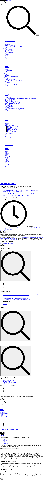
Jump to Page (2, 0)
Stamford (6, 165)
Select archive (3, 345)
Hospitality (7, 51)
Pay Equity (7, 107)
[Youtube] (3, 173)
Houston (6, 155)
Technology (7, 54)
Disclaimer (5, 440)
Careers (6, 66)
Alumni (4, 168)
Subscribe (4, 178)
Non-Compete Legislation (9, 106)
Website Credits (5, 443)
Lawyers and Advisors (9, 142)
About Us (4, 63)
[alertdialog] (22, 465)
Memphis (6, 157)
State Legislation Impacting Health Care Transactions (14, 108)
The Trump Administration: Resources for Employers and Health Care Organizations (20, 98)
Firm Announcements (9, 68)
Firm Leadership (8, 134)
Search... (2, 250)
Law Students (7, 144)
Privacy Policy (5, 441)
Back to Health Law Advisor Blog (6, 243)
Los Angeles (7, 156)
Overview (7, 65)
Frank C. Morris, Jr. (4, 230)
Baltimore (7, 149)
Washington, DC (8, 167)
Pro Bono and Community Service (11, 137)
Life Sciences (7, 44)
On (2, 471)
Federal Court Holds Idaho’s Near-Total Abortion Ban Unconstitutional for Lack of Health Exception (21, 294)
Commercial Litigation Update (8, 380)
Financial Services (8, 49)
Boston (6, 150)
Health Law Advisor (8, 184)
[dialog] (22, 447)
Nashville (6, 158)
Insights (4, 56)
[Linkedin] (3, 172)
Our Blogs (7, 59)
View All (6, 47)
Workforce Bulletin (6, 383)
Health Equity (7, 104)
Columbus (7, 153)
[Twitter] (3, 177)
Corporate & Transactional (10, 41)
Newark (6, 160)
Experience (7, 67)
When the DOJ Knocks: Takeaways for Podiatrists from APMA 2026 (15, 298)
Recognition (9, 130)
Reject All (9, 448)
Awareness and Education (12, 128)
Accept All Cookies (15, 448)
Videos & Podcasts (8, 61)
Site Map (4, 439)
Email (1, 244)
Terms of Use (5, 442)
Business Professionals (9, 145)
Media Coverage (8, 58)
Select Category (3, 310)
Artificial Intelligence (9, 100)
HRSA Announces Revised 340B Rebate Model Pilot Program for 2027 (16, 295)
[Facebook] (3, 175)
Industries (4, 48)
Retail (6, 53)
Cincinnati (7, 152)
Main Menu (8, 0)
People (4, 36)
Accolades (7, 123)
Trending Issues (5, 96)
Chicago (6, 151)
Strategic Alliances (8, 70)
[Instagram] (3, 176)
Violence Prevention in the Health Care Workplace (14, 109)
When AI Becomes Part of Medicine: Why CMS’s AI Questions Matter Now (16, 299)
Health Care (7, 43)
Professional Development (12, 129)
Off (5, 471)
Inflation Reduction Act (9, 105)
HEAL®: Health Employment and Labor (12, 103)
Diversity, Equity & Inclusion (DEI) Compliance (14, 101)
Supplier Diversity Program (12, 131)
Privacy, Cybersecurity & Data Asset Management (14, 46)
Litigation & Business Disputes (10, 45)
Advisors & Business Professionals (11, 76)
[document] (22, 465)
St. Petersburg (7, 164)
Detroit (6, 154)
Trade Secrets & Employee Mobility (9, 382)
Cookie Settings (3, 34)
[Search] (21, 34)
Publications (7, 60)
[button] (3, 388)
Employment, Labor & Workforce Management (13, 42)
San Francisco (7, 163)
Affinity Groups (10, 127)
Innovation (7, 135)
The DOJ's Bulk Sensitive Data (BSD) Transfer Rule (14, 102)
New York (7, 159)
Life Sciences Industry (9, 52)
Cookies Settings (4, 448)
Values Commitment (8, 138)
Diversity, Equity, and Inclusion (10, 125)
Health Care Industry (9, 50)
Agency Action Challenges (10, 99)
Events (6, 57)
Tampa (6, 166)
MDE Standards (14, 239)
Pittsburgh (7, 161)
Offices (6, 69)
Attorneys (7, 37)
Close (2, 478)
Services (4, 40)
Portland (6, 162)
